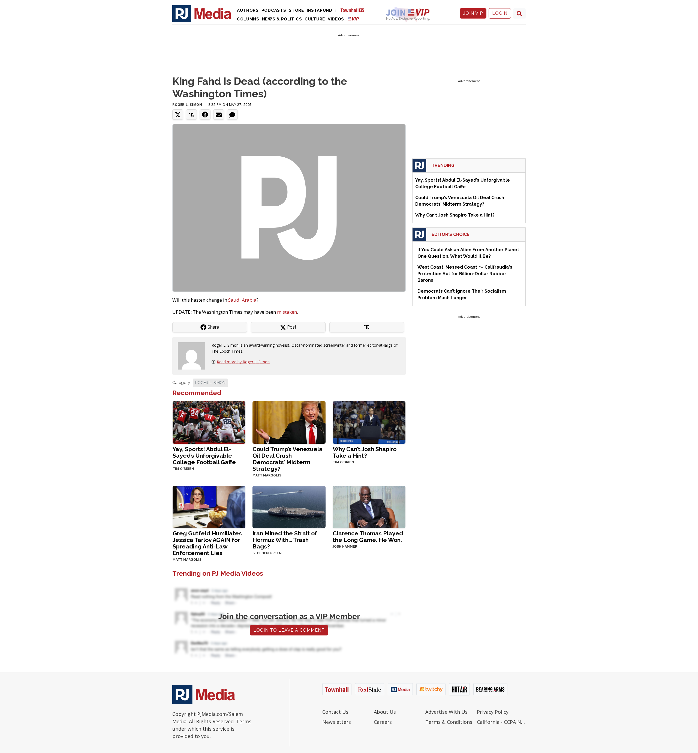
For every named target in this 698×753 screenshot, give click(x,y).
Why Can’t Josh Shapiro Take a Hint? (364, 452)
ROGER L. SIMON (210, 382)
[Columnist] (193, 355)
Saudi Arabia (242, 300)
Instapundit (322, 10)
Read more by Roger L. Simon (243, 361)
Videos (336, 19)
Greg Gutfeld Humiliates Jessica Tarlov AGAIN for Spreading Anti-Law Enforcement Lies (207, 543)
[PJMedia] (201, 13)
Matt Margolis (266, 475)
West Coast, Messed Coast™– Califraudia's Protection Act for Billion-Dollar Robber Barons (464, 274)
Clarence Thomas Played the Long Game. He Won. (368, 536)
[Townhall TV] (354, 10)
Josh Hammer (345, 546)
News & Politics (282, 19)
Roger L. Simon (187, 104)
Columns (248, 19)
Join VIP (473, 13)
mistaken (287, 312)
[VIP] (353, 18)
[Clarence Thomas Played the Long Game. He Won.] (369, 506)
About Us (385, 712)
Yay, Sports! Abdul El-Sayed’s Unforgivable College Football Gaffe (204, 456)
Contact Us (335, 712)
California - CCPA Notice (501, 722)
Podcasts (273, 10)
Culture (315, 19)
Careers (383, 722)
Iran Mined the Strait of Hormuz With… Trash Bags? (284, 540)
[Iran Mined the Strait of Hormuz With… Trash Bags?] (288, 506)
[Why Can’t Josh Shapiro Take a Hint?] (369, 421)
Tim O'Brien (183, 469)
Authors (248, 10)
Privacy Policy (493, 712)
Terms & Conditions (448, 722)
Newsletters (336, 722)
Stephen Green (267, 553)
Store (296, 10)
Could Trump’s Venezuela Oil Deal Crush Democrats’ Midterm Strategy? (287, 459)
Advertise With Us (446, 712)
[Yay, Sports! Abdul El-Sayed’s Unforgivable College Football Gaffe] (209, 421)
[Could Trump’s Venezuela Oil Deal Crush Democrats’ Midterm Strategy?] (288, 421)
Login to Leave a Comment (289, 630)
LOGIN (499, 13)
